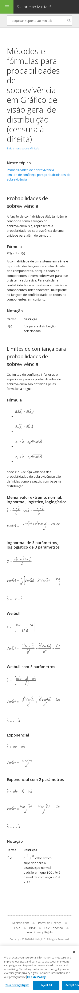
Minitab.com (20, 923)
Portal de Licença (50, 923)
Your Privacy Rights (17, 985)
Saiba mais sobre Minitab (23, 148)
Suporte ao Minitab (34, 6)
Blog (32, 928)
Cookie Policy (36, 977)
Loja (17, 928)
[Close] (74, 952)
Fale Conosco (53, 928)
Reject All (46, 985)
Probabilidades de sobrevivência (30, 170)
